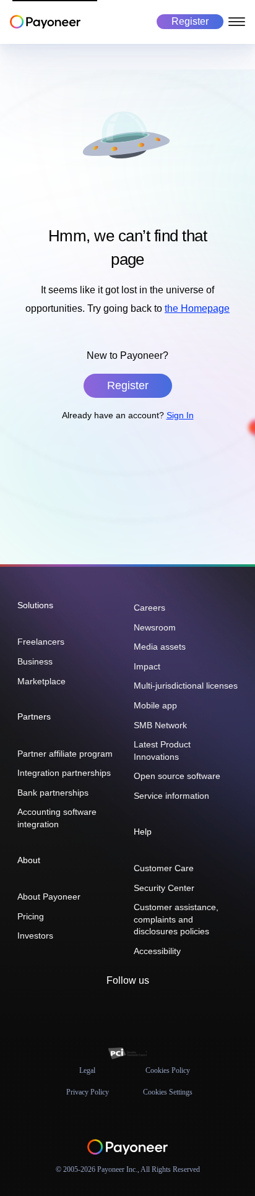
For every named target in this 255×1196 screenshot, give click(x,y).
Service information (171, 796)
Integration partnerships (64, 773)
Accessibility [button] (157, 951)
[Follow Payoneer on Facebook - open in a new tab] (117, 1008)
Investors (35, 935)
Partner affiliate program (65, 754)
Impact (147, 666)
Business (35, 661)
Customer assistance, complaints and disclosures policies (176, 919)
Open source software (177, 776)
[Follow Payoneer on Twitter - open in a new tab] (98, 1008)
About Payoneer (48, 896)
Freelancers (40, 642)
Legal (87, 1070)
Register (190, 21)
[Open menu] (236, 21)
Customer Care (164, 868)
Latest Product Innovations (162, 750)
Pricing (30, 916)
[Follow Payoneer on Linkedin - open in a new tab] (137, 1008)
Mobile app (155, 705)
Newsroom (155, 627)
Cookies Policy (167, 1070)
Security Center (164, 888)
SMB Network (160, 725)
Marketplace (41, 681)
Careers (149, 608)
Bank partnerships (53, 793)
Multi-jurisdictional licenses (186, 685)
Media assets (160, 647)
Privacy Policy (87, 1092)
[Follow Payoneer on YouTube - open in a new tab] (157, 1008)
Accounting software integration (57, 818)
